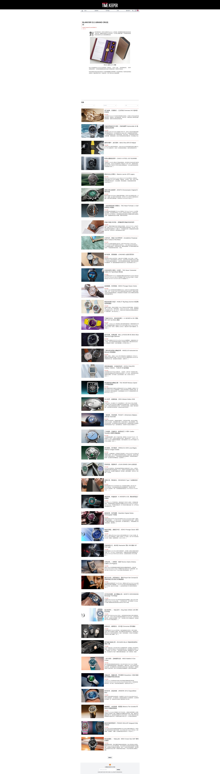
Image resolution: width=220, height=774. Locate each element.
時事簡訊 (118, 769)
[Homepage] (82, 11)
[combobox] (88, 105)
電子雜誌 (107, 10)
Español (87, 27)
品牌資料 (96, 10)
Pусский (91, 27)
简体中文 (95, 27)
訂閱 (118, 10)
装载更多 (110, 757)
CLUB (135, 11)
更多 (82, 102)
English (84, 27)
